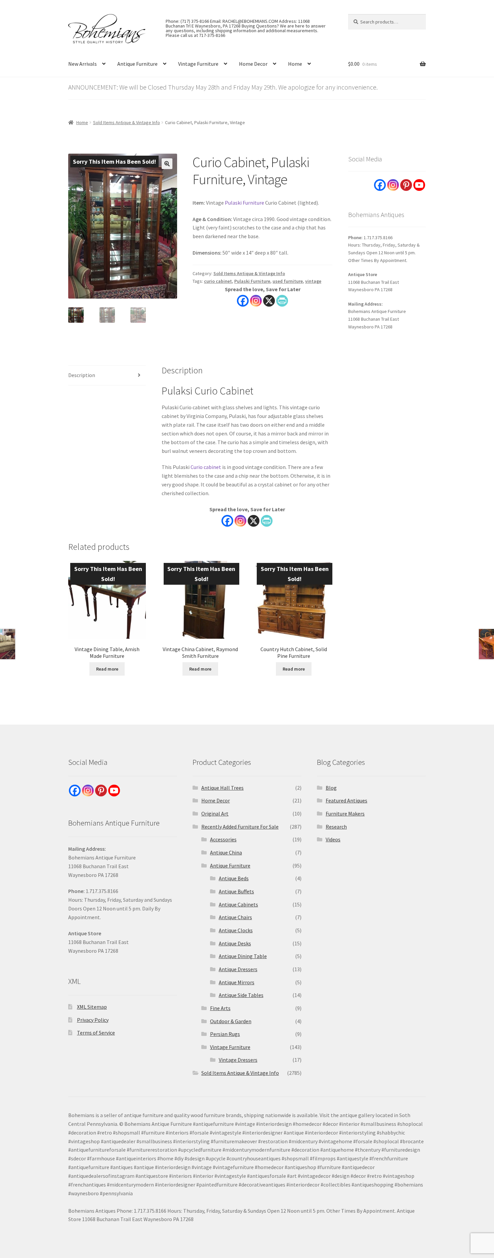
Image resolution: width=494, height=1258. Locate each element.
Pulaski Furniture (244, 202)
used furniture (288, 281)
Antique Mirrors (236, 982)
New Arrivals (82, 63)
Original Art (215, 813)
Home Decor (253, 63)
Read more (107, 669)
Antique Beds (234, 878)
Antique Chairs (235, 917)
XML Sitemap (92, 1006)
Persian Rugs (225, 1034)
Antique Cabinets (238, 904)
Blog (331, 787)
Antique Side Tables (241, 995)
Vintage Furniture (198, 63)
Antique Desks (235, 943)
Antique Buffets (236, 891)
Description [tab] (81, 375)
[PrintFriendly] (282, 301)
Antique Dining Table (243, 956)
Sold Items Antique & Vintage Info (126, 122)
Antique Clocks (236, 930)
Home (295, 63)
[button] (167, 163)
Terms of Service (96, 1032)
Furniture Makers (345, 813)
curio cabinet (218, 281)
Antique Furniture (137, 63)
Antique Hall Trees (222, 787)
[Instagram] (256, 301)
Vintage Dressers (238, 1059)
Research (336, 826)
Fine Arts (220, 1008)
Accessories (223, 839)
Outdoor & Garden (230, 1021)
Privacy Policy (93, 1019)
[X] (269, 301)
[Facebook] (243, 301)
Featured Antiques (346, 800)
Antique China (226, 852)
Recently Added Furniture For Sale (240, 826)
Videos (333, 839)
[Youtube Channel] (419, 185)
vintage (313, 281)
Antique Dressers (238, 969)
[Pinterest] (406, 185)
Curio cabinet (206, 467)
